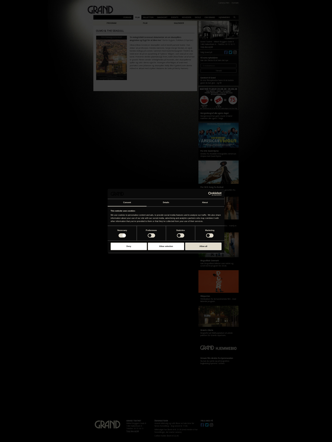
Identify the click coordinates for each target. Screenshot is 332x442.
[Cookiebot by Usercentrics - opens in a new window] (210, 194)
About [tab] (205, 202)
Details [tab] (166, 202)
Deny (128, 246)
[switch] (151, 235)
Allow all (203, 246)
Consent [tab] (127, 202)
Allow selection (166, 246)
